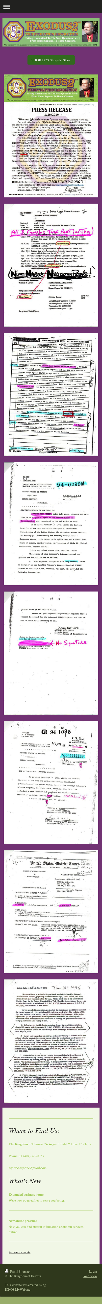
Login (93, 1271)
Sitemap (24, 1271)
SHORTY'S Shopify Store (51, 59)
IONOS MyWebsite (17, 1289)
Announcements (19, 1252)
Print (13, 1271)
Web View (90, 1276)
